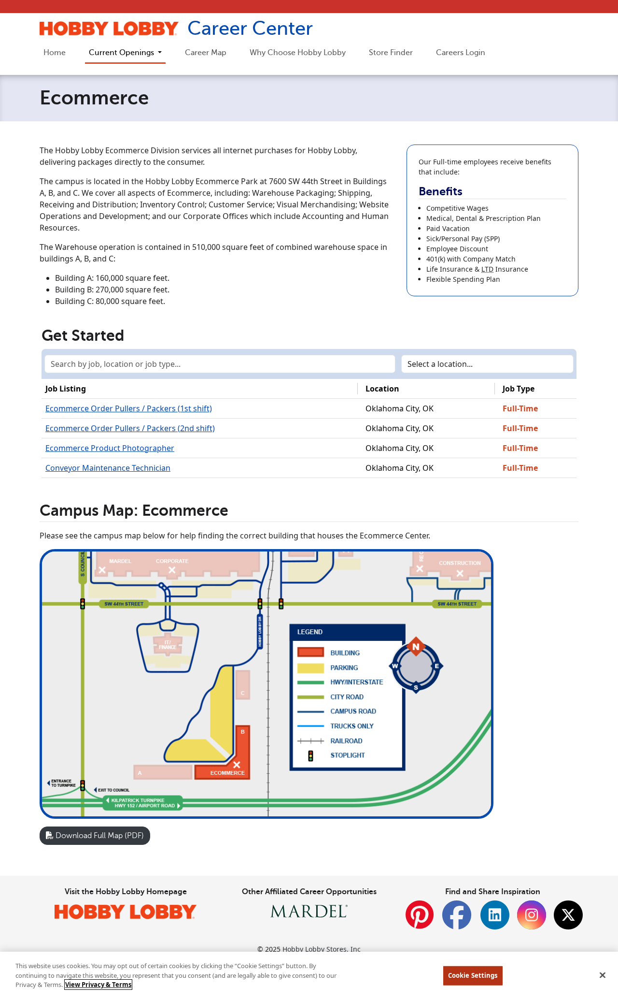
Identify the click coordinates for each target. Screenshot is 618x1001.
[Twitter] (568, 915)
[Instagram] (532, 915)
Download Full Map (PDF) (99, 835)
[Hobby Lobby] (126, 911)
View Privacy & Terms (98, 984)
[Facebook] (456, 920)
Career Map (205, 52)
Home (54, 52)
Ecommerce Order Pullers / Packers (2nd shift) (130, 428)
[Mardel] (309, 910)
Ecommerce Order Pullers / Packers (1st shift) (128, 408)
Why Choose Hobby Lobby (298, 52)
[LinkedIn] (495, 915)
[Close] (602, 975)
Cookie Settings (473, 975)
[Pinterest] (420, 920)
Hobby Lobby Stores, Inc (321, 949)
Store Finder (391, 52)
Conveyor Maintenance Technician (107, 468)
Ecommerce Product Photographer (109, 448)
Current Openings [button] (122, 52)
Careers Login (460, 52)
